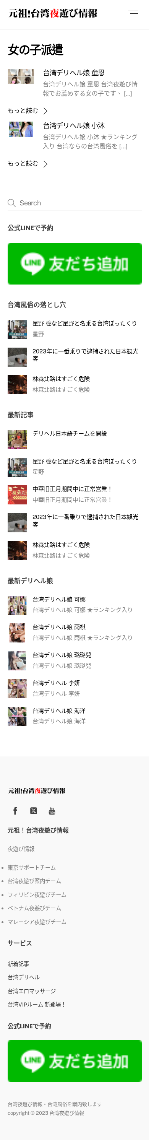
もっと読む (23, 110)
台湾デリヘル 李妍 (56, 683)
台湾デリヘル (24, 977)
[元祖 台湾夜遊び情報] (53, 15)
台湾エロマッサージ (32, 991)
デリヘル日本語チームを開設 (69, 433)
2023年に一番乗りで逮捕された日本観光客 (85, 355)
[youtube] (52, 810)
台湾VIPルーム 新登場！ (37, 1004)
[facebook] (15, 810)
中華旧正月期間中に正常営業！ (72, 489)
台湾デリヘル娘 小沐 (73, 125)
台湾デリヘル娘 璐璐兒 (61, 655)
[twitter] (33, 810)
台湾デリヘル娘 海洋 (59, 710)
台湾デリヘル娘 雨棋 (59, 627)
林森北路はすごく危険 (61, 379)
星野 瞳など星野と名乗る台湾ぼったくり (84, 323)
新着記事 (18, 964)
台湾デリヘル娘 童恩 (73, 73)
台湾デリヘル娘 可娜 (59, 599)
